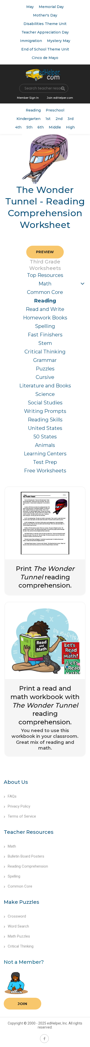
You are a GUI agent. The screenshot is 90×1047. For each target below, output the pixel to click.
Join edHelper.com (60, 97)
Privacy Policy (19, 806)
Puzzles (45, 369)
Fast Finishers (45, 335)
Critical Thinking (45, 352)
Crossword (17, 916)
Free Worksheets (45, 471)
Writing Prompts (45, 411)
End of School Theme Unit (45, 49)
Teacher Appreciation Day (45, 32)
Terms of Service (22, 816)
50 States (45, 437)
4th (18, 127)
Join (22, 1003)
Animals (45, 445)
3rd (71, 118)
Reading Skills (45, 420)
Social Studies (45, 403)
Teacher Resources (29, 832)
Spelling (45, 326)
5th (29, 127)
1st (48, 118)
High (70, 127)
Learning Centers (45, 454)
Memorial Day (51, 6)
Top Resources (45, 275)
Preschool (55, 110)
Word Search (18, 926)
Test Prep (45, 462)
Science (45, 394)
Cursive (45, 377)
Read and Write (45, 309)
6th (41, 127)
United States (45, 428)
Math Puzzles (19, 936)
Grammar (45, 360)
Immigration (31, 40)
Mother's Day (45, 15)
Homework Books (45, 318)
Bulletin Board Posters (26, 856)
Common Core (45, 292)
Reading (33, 110)
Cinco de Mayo (45, 57)
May (30, 6)
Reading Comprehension (28, 866)
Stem (45, 343)
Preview (45, 252)
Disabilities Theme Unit (45, 23)
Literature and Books (45, 386)
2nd (59, 118)
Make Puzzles (21, 902)
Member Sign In (28, 97)
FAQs (12, 796)
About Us (16, 782)
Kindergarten (28, 118)
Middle (55, 127)
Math (45, 284)
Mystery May (58, 40)
